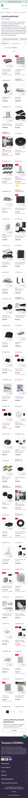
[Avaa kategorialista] (25, 5)
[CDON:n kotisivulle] (2, 5)
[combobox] (14, 8)
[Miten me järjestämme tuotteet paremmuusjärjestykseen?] (5, 47)
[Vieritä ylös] (24, 736)
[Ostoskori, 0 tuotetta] (22, 5)
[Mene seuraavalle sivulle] (23, 711)
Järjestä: (9, 47)
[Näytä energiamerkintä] (17, 186)
